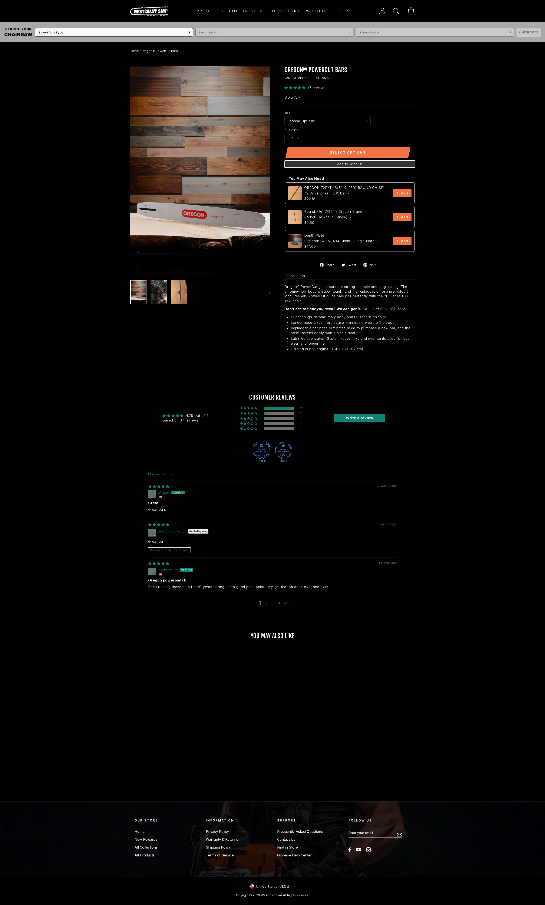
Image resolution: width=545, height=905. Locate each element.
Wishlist (318, 11)
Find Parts (529, 32)
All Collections (146, 847)
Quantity (291, 130)
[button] (295, 88)
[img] (158, 486)
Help (342, 11)
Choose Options (164, 773)
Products (210, 11)
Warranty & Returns (222, 839)
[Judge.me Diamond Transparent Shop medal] (283, 450)
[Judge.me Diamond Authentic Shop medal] (261, 450)
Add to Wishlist (350, 164)
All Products (145, 855)
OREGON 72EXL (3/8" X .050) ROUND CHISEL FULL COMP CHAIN (347, 188)
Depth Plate (314, 235)
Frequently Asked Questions (300, 831)
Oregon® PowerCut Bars (159, 51)
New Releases (146, 839)
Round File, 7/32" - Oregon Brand (333, 211)
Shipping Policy (218, 847)
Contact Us (286, 839)
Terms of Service (220, 855)
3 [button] (273, 603)
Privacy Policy (217, 831)
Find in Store (248, 11)
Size (287, 112)
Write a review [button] (359, 418)
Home (134, 51)
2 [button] (267, 603)
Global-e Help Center (294, 855)
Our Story (286, 11)
